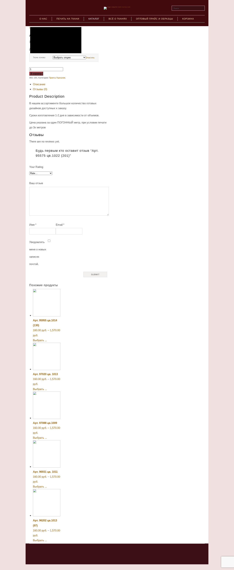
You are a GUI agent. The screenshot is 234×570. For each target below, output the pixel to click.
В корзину (36, 73)
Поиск (176, 8)
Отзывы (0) (40, 89)
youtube (120, 550)
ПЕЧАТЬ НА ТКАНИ (67, 19)
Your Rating (36, 166)
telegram (127, 550)
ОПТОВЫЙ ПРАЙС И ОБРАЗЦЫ (154, 19)
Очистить (90, 58)
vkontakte (107, 550)
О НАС (43, 19)
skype (114, 550)
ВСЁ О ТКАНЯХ (118, 19)
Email (60, 224)
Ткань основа (39, 58)
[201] (55, 40)
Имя (32, 224)
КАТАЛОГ (93, 19)
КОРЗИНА (188, 19)
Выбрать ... (40, 340)
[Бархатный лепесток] (117, 7)
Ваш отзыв (36, 183)
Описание (39, 84)
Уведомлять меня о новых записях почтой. (37, 253)
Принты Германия (57, 78)
